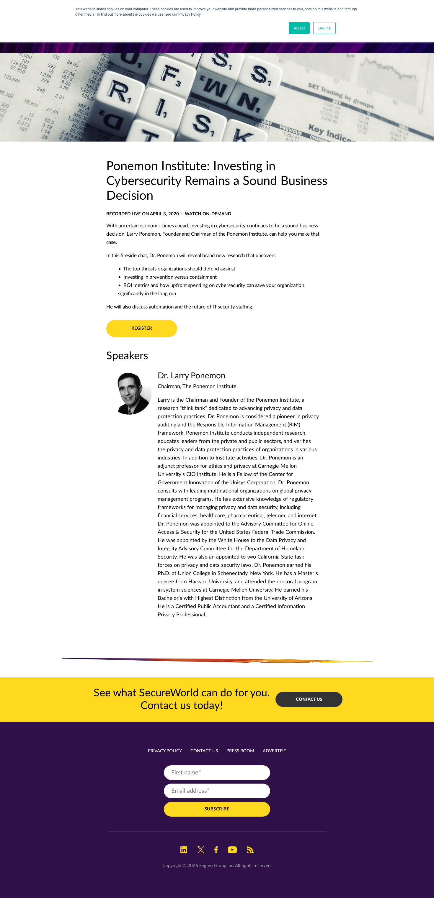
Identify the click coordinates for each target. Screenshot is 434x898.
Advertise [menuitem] (274, 751)
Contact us (309, 699)
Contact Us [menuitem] (204, 751)
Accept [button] (299, 27)
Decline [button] (324, 27)
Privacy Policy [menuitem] (165, 751)
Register (141, 328)
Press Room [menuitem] (240, 751)
